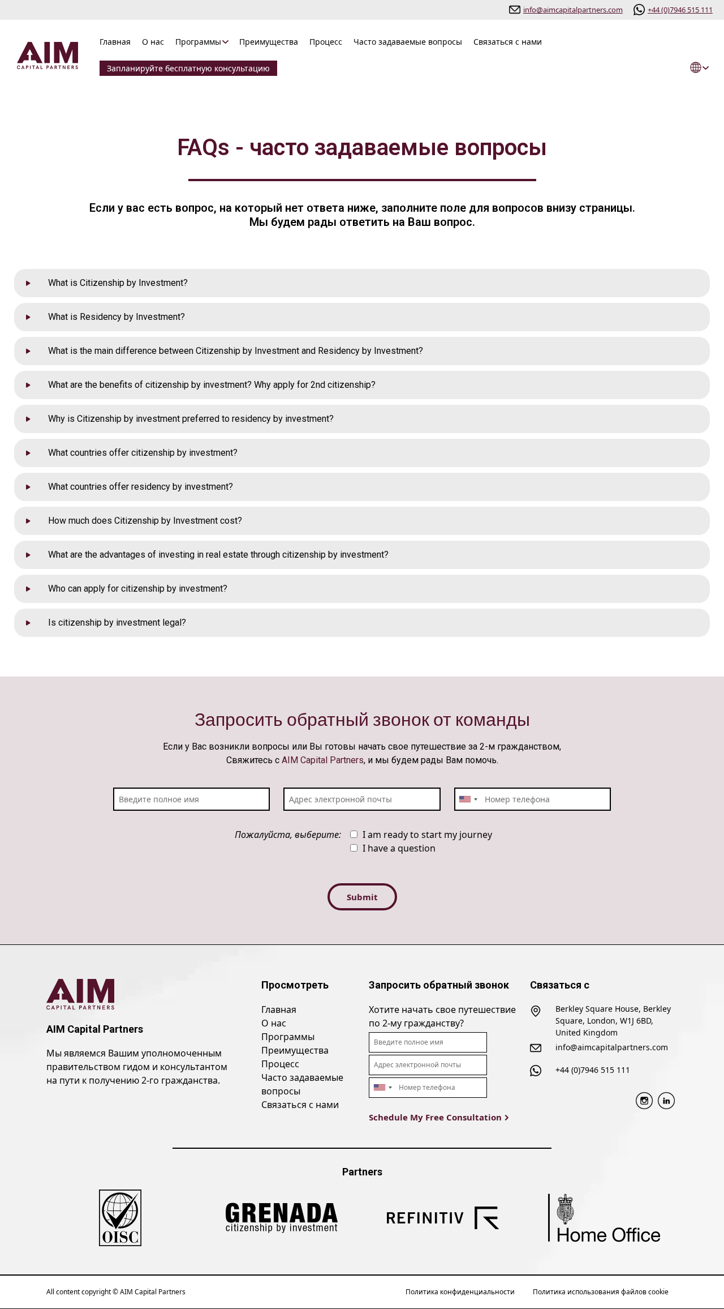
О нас (153, 41)
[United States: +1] (468, 799)
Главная (115, 41)
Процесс (325, 41)
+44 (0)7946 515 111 (680, 10)
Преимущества (268, 41)
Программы (198, 41)
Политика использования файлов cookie (601, 1292)
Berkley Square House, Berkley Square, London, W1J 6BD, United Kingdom (613, 1020)
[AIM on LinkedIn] (666, 1099)
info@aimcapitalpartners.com (573, 10)
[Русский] (697, 68)
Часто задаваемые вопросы (408, 41)
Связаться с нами (507, 41)
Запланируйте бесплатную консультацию (188, 68)
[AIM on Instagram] (644, 1099)
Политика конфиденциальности (460, 1292)
